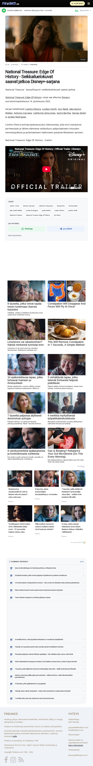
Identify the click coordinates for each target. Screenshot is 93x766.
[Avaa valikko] (88, 3)
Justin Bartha (64, 113)
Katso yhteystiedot (75, 745)
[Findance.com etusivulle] (11, 3)
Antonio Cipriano (23, 113)
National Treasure (16, 215)
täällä (15, 736)
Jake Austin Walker (16, 210)
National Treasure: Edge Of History (23, 97)
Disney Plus (61, 206)
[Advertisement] (46, 618)
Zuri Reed (63, 109)
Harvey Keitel (79, 113)
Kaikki (82, 561)
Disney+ (66, 97)
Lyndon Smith (49, 109)
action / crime (14, 206)
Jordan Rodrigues (17, 116)
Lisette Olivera (33, 109)
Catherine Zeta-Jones (44, 113)
